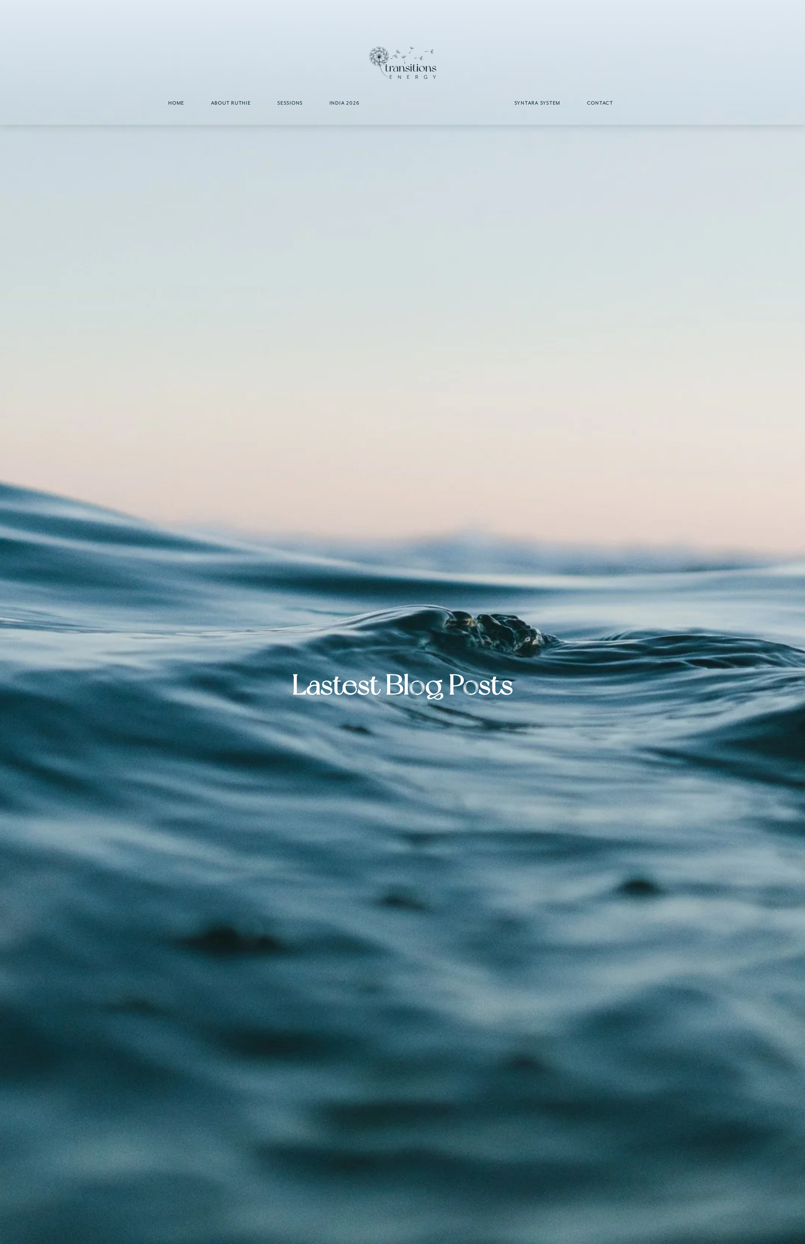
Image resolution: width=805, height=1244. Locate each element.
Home (176, 103)
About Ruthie (231, 103)
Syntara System (537, 103)
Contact (600, 103)
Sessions (290, 103)
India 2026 (345, 103)
